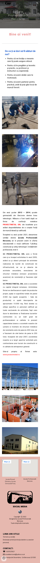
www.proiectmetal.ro (11, 355)
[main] (20, 15)
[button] (2, 3)
